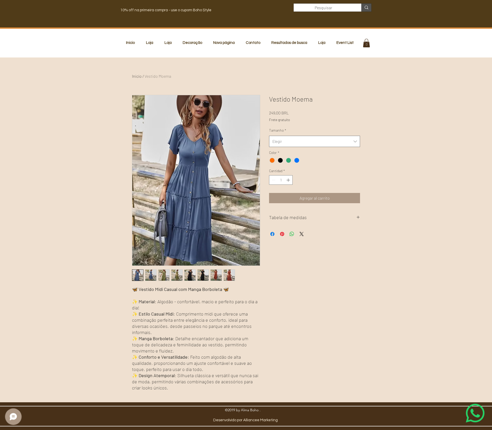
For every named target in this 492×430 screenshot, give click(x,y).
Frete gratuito (279, 120)
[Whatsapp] (475, 413)
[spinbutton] (280, 179)
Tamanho (277, 130)
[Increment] (288, 179)
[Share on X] (302, 234)
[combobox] (314, 141)
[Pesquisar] (366, 8)
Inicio (137, 76)
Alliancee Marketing (260, 420)
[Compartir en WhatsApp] (292, 234)
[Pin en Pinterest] (282, 234)
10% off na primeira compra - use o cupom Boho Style (165, 10)
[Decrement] (273, 179)
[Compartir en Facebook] (272, 234)
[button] (366, 43)
